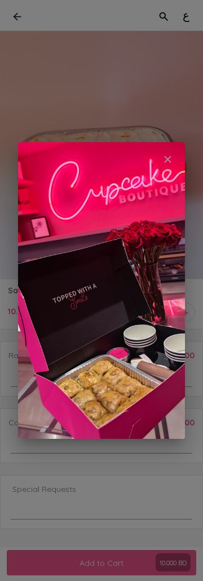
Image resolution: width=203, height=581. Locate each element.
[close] (167, 159)
